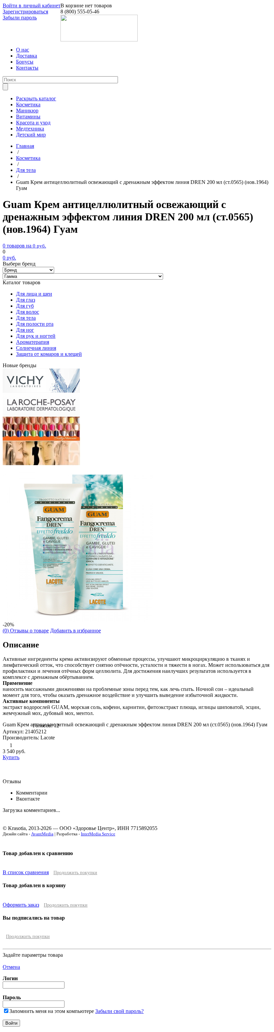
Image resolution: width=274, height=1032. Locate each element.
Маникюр (27, 110)
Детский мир (31, 134)
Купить (11, 757)
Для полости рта (34, 324)
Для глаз (25, 300)
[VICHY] (41, 391)
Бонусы (24, 62)
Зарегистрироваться (25, 11)
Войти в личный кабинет (31, 5)
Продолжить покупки (75, 872)
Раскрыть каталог (36, 98)
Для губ (25, 306)
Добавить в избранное (75, 630)
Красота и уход (33, 122)
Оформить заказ (21, 905)
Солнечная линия (36, 348)
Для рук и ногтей (35, 336)
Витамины (28, 116)
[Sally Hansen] (41, 439)
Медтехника (30, 128)
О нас (22, 50)
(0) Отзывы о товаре (26, 630)
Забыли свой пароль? (119, 1011)
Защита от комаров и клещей (49, 354)
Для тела (26, 318)
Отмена (11, 967)
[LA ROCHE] (41, 415)
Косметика (28, 104)
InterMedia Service (98, 833)
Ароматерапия (32, 342)
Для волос (27, 312)
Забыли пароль (20, 17)
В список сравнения (26, 872)
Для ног (25, 330)
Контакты (27, 68)
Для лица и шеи (34, 294)
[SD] (41, 463)
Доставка (26, 56)
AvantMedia (42, 833)
